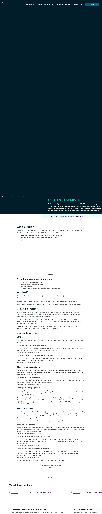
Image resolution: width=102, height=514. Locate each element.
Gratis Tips (47, 4)
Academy (39, 4)
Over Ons (58, 4)
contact (61, 460)
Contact (75, 4)
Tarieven (68, 4)
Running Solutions (53, 216)
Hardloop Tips (68, 216)
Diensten (29, 4)
